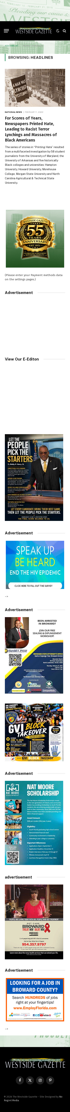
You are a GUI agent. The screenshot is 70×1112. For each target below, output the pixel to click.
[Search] (64, 30)
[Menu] (6, 30)
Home (26, 45)
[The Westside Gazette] (33, 31)
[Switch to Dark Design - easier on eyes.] (57, 31)
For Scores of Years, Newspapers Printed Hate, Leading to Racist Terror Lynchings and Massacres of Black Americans (31, 129)
